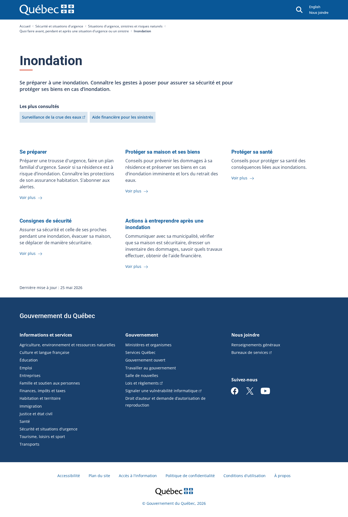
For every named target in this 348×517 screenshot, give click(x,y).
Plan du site (99, 475)
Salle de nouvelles (141, 375)
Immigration (31, 406)
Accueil (25, 26)
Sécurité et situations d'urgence (59, 26)
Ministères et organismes (148, 344)
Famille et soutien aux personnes (50, 383)
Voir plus (28, 197)
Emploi (26, 367)
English (314, 7)
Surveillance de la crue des (51, 117)
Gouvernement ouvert (145, 360)
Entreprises (30, 375)
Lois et (142, 383)
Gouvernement (141, 335)
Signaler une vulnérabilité (161, 390)
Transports (29, 444)
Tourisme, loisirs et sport (42, 436)
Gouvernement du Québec (57, 316)
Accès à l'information (138, 475)
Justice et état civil (36, 413)
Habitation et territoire (40, 398)
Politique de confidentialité (190, 475)
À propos (282, 475)
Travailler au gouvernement (150, 367)
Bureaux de (249, 352)
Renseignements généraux (255, 344)
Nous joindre (318, 13)
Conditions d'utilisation (244, 475)
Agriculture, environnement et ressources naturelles (67, 344)
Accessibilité (68, 475)
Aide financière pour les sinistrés (122, 117)
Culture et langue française (44, 352)
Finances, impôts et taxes (43, 390)
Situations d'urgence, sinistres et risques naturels (125, 26)
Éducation (29, 360)
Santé (25, 421)
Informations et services (46, 335)
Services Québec (140, 352)
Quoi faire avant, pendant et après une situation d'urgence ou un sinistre (74, 31)
